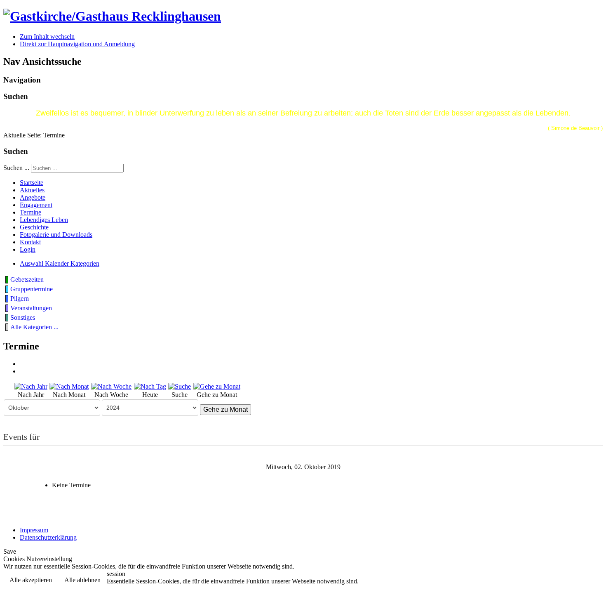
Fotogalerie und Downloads (56, 234)
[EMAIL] (23, 371)
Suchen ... (16, 167)
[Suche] (179, 385)
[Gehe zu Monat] (216, 385)
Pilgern (19, 298)
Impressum (34, 529)
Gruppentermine (31, 289)
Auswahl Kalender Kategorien (59, 263)
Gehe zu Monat (225, 409)
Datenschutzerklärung (48, 537)
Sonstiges (22, 317)
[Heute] (150, 385)
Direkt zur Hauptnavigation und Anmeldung (77, 43)
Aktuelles (32, 190)
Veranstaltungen (31, 308)
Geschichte (34, 227)
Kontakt (30, 241)
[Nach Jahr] (30, 385)
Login (27, 249)
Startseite (31, 182)
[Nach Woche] (111, 385)
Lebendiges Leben (44, 219)
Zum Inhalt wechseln (47, 36)
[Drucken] (23, 363)
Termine (30, 212)
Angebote (32, 197)
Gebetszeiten (27, 279)
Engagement (36, 204)
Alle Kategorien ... (34, 326)
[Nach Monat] (69, 385)
